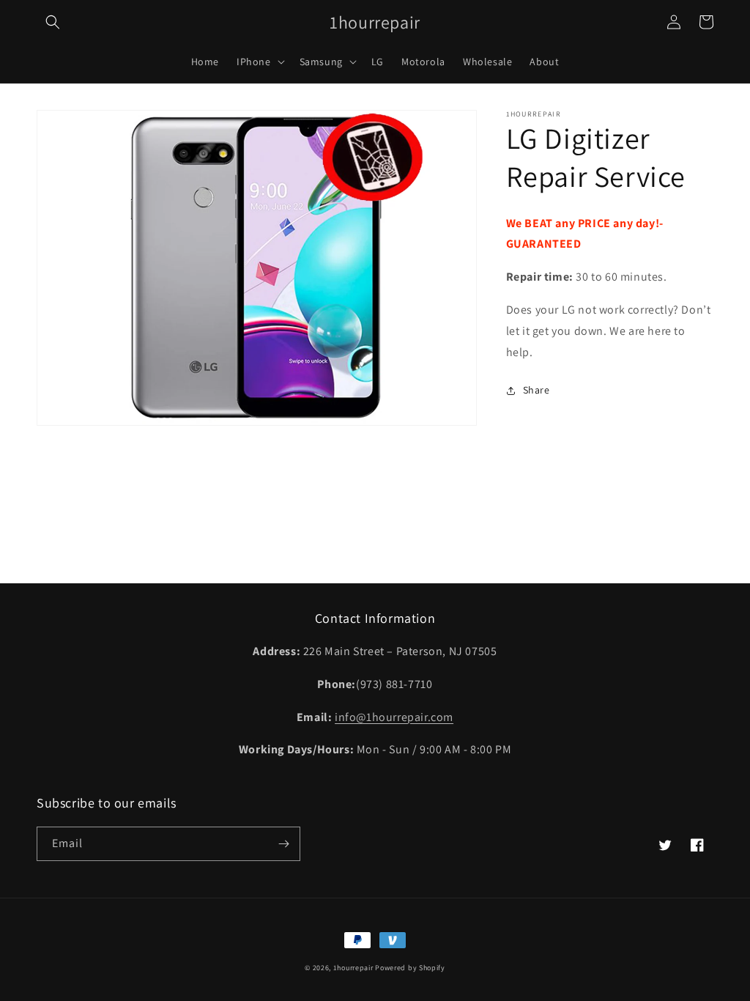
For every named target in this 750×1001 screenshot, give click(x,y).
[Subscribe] (283, 844)
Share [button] (536, 389)
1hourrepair (353, 967)
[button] (53, 22)
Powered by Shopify (410, 967)
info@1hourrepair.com (394, 717)
